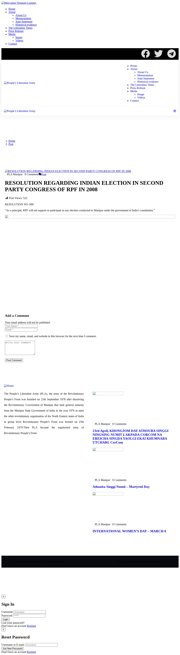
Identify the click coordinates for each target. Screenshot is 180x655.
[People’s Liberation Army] (19, 82)
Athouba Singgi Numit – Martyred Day (121, 487)
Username (7, 611)
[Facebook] (145, 53)
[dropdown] (174, 111)
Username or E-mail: (12, 644)
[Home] (9, 385)
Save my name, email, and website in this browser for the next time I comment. (53, 336)
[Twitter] (158, 53)
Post (10, 144)
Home (11, 140)
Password (6, 615)
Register (31, 625)
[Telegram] (171, 53)
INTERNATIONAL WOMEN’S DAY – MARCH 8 (129, 531)
